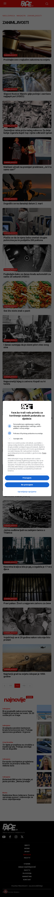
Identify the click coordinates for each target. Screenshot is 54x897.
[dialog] (27, 448)
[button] (27, 438)
